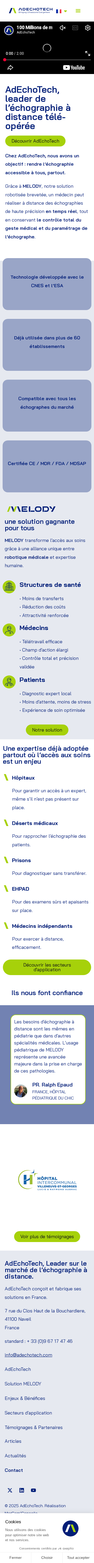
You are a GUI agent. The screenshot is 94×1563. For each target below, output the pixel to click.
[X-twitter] (10, 1490)
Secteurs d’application (28, 1413)
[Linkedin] (21, 1490)
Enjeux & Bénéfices (25, 1398)
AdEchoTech (18, 1369)
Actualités (15, 1456)
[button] (78, 11)
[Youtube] (33, 1490)
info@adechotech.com (28, 1355)
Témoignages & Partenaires (34, 1427)
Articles (13, 1441)
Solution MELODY (23, 1384)
